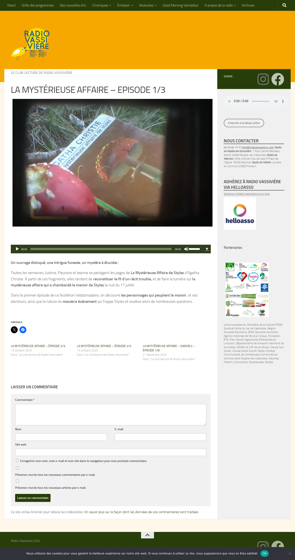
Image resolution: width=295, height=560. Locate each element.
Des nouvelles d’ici (73, 5)
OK (265, 553)
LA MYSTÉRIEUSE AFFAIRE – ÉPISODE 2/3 (38, 346)
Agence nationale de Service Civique (245, 336)
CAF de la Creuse (259, 347)
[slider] (195, 248)
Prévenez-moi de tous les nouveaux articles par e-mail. (50, 488)
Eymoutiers (241, 362)
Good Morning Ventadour (180, 5)
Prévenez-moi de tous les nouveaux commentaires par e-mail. (55, 475)
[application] (107, 249)
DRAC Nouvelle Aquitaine (263, 332)
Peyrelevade (256, 362)
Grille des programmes (38, 5)
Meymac (274, 358)
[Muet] (186, 249)
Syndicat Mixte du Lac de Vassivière (245, 328)
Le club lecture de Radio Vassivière (41, 73)
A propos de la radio (219, 5)
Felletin (228, 362)
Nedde (269, 362)
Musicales (146, 5)
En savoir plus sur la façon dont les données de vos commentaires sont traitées (141, 512)
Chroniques (100, 5)
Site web (20, 444)
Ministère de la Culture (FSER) (264, 324)
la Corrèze (229, 347)
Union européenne (235, 324)
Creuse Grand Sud (242, 350)
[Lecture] (17, 249)
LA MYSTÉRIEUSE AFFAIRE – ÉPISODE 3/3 (104, 346)
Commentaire (25, 400)
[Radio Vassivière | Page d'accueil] (32, 44)
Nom (18, 429)
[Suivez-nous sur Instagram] (263, 79)
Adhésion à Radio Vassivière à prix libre (247, 193)
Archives (248, 5)
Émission (123, 5)
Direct (11, 5)
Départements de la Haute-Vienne (256, 343)
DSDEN (241, 347)
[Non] (289, 553)
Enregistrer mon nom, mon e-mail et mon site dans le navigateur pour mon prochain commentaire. (83, 461)
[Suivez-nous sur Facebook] (277, 79)
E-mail (119, 429)
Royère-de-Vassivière (254, 358)
